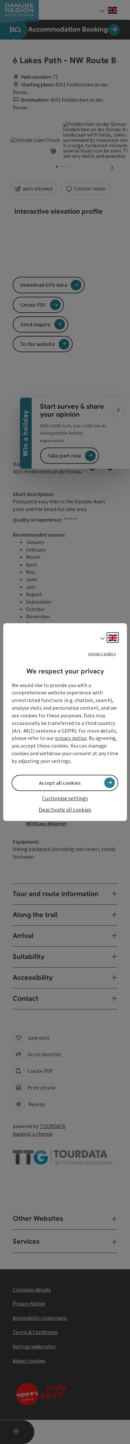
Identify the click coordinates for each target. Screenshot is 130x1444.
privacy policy (102, 654)
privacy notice (71, 738)
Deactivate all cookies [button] (65, 809)
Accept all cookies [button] (60, 782)
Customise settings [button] (65, 798)
